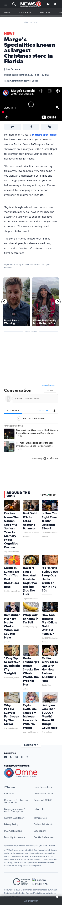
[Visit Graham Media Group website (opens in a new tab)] (21, 882)
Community (16, 81)
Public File (39, 809)
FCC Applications (13, 831)
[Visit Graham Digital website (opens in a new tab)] (40, 882)
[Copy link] (31, 127)
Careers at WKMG (43, 800)
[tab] (13, 411)
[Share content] (12, 127)
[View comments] (49, 127)
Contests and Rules (43, 794)
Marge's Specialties (44, 134)
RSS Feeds (9, 794)
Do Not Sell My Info (43, 824)
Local (35, 81)
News (7, 12)
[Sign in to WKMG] (55, 4)
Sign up (52, 385)
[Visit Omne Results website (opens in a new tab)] (31, 773)
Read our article (45, 862)
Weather (45, 12)
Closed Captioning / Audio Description (14, 810)
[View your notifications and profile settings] (54, 410)
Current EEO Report (14, 818)
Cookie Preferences (44, 837)
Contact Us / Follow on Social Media (16, 801)
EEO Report (39, 831)
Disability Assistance (14, 837)
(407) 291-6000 (47, 846)
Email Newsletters (43, 787)
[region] (31, 423)
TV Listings (9, 787)
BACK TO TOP (31, 745)
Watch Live (25, 12)
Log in (45, 385)
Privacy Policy (11, 824)
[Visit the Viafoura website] (50, 458)
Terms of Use (40, 818)
